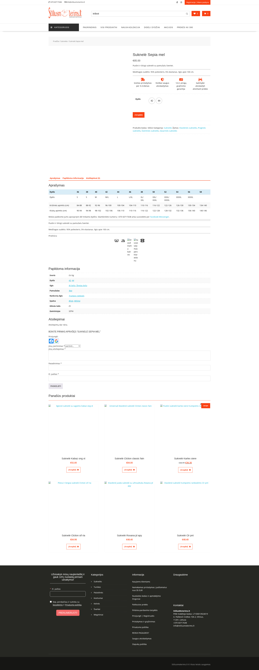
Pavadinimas (55, 363)
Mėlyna (77, 301)
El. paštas (54, 374)
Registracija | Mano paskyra (197, 2)
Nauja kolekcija (130, 27)
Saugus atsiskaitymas (141, 638)
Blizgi (71, 301)
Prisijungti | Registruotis (143, 616)
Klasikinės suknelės (188, 128)
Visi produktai (108, 27)
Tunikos (97, 587)
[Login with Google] (56, 341)
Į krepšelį (139, 115)
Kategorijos (61, 27)
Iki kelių (72, 285)
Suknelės (64, 41)
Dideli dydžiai (152, 27)
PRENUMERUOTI (68, 612)
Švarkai (97, 609)
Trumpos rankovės (76, 295)
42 (70, 280)
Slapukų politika (139, 644)
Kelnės (97, 603)
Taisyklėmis (58, 605)
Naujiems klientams (141, 581)
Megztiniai (98, 614)
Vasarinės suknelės (168, 131)
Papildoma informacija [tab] (73, 178)
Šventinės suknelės (150, 131)
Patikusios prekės (140, 604)
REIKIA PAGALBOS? (140, 633)
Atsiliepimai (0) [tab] (93, 178)
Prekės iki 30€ (185, 27)
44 (73, 280)
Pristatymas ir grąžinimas (143, 621)
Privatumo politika (73, 605)
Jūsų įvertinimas (57, 346)
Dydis (138, 99)
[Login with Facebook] (51, 341)
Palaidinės (98, 592)
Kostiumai (98, 598)
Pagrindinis (89, 27)
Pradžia (56, 41)
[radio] (152, 101)
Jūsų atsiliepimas (57, 349)
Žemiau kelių (81, 285)
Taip (70, 290)
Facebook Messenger (159, 217)
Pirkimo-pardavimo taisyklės (145, 610)
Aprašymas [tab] (55, 178)
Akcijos (168, 27)
